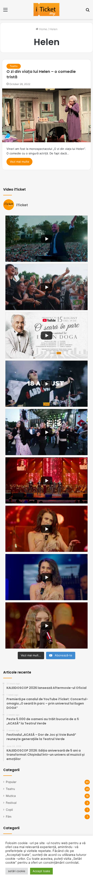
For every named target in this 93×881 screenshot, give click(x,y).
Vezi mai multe (19, 161)
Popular (11, 782)
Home (42, 29)
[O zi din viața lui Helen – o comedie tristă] (46, 115)
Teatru (14, 66)
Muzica (11, 796)
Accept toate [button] (41, 871)
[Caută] (87, 11)
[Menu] (5, 11)
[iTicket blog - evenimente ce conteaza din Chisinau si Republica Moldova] (46, 9)
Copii (9, 809)
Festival (11, 802)
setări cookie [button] (16, 871)
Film (8, 816)
